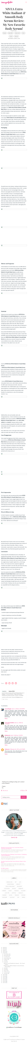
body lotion (10, 33)
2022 (4, 947)
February (6, 972)
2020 (4, 950)
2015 (4, 977)
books (14, 888)
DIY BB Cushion (5, 868)
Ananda (23, 1039)
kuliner (23, 890)
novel (10, 895)
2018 (4, 952)
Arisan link (9, 882)
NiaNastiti (7, 735)
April (5, 969)
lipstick (14, 892)
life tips (7, 892)
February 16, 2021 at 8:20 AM (17, 749)
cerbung (20, 888)
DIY (16, 882)
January (6, 973)
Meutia (18, 1039)
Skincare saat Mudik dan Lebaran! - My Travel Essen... (14, 964)
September (6, 958)
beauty (4, 33)
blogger (19, 886)
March (5, 970)
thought (12, 897)
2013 (4, 980)
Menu (25, 0)
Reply (6, 718)
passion (17, 895)
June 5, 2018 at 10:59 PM (18, 709)
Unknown (7, 749)
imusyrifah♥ (7, 2)
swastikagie (8, 709)
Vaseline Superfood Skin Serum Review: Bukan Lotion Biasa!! (13, 862)
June (5, 962)
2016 (4, 976)
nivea (23, 33)
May (5, 968)
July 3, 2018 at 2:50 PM (17, 735)
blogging (7, 888)
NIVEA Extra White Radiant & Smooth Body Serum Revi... (14, 966)
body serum (17, 33)
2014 (4, 978)
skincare (16, 36)
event (10, 890)
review (11, 36)
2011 (4, 982)
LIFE (20, 882)
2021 (4, 948)
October (6, 956)
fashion (16, 890)
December (6, 954)
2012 (4, 981)
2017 (4, 974)
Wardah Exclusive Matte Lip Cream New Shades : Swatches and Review (12, 848)
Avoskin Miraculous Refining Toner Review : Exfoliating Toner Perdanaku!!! (14, 855)
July (5, 960)
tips (18, 897)
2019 (4, 951)
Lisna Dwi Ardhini (9, 722)
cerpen (4, 890)
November (6, 955)
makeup (21, 892)
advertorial (10, 884)
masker (4, 895)
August (6, 959)
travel (23, 897)
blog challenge (10, 886)
